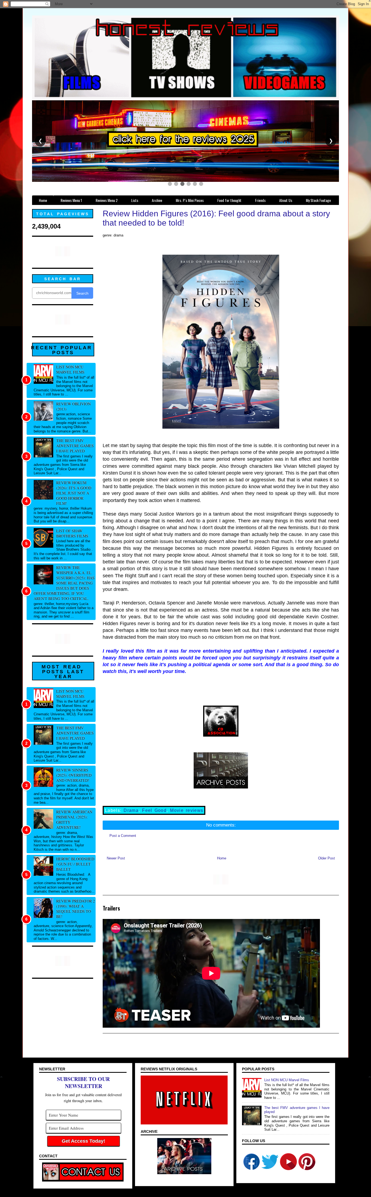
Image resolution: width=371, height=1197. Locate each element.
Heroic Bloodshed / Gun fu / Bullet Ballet (75, 864)
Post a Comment (122, 836)
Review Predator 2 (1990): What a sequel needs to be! (75, 908)
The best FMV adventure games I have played (75, 445)
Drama (131, 810)
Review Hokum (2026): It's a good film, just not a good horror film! (73, 493)
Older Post (326, 858)
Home (221, 858)
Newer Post (116, 858)
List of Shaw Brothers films (72, 533)
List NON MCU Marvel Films (70, 369)
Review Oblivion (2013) (73, 406)
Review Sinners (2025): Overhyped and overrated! (74, 775)
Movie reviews (186, 810)
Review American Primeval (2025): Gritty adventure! (74, 819)
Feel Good (154, 810)
